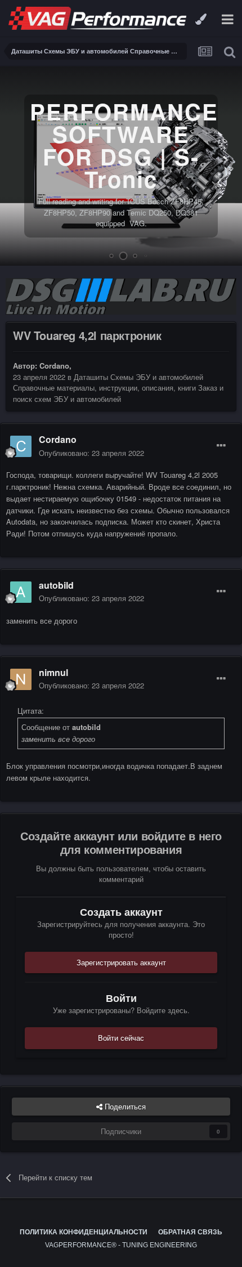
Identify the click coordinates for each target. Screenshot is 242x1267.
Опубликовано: (91, 452)
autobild (56, 585)
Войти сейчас (121, 1037)
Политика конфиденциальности (83, 1232)
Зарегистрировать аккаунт (121, 962)
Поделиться (124, 1106)
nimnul (53, 672)
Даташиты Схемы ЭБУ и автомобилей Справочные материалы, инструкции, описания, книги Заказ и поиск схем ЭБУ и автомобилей (118, 387)
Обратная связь (190, 1232)
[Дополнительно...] (221, 446)
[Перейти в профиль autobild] (21, 592)
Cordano (54, 365)
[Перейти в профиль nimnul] (21, 679)
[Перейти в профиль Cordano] (21, 446)
